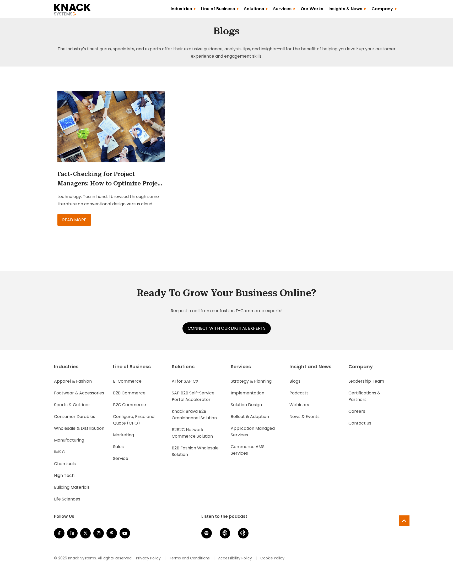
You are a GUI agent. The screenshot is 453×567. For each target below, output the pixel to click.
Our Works (312, 9)
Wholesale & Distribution (79, 428)
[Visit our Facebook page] (59, 533)
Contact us (359, 423)
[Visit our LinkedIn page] (72, 533)
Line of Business (218, 9)
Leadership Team (366, 381)
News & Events (304, 417)
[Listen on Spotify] (206, 533)
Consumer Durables (74, 417)
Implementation (247, 393)
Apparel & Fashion (73, 381)
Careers (356, 411)
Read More (74, 220)
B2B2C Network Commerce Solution (192, 433)
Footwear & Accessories (79, 393)
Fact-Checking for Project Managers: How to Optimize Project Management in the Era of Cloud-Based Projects (110, 179)
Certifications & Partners (364, 396)
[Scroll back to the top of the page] (404, 520)
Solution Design (246, 405)
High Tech (64, 475)
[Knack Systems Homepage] (72, 8)
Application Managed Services (253, 431)
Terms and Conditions (189, 558)
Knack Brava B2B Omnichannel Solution (194, 414)
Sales (118, 447)
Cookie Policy (272, 558)
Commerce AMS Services (248, 450)
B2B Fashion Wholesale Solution (195, 451)
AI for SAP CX (185, 381)
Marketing (123, 435)
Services (282, 9)
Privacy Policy (148, 558)
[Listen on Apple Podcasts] (225, 533)
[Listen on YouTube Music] (125, 533)
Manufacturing (69, 440)
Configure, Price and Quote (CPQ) (133, 420)
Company (382, 9)
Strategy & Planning (251, 381)
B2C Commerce (129, 405)
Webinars (299, 405)
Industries (181, 9)
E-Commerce (127, 381)
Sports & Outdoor (72, 405)
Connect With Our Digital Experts (227, 328)
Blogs (294, 381)
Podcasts (299, 393)
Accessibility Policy (235, 558)
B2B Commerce (129, 393)
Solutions (254, 9)
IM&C (59, 452)
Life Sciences (67, 499)
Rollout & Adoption (250, 417)
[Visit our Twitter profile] (85, 533)
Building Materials (72, 487)
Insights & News (345, 9)
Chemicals (65, 464)
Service (120, 458)
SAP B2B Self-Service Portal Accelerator (193, 396)
